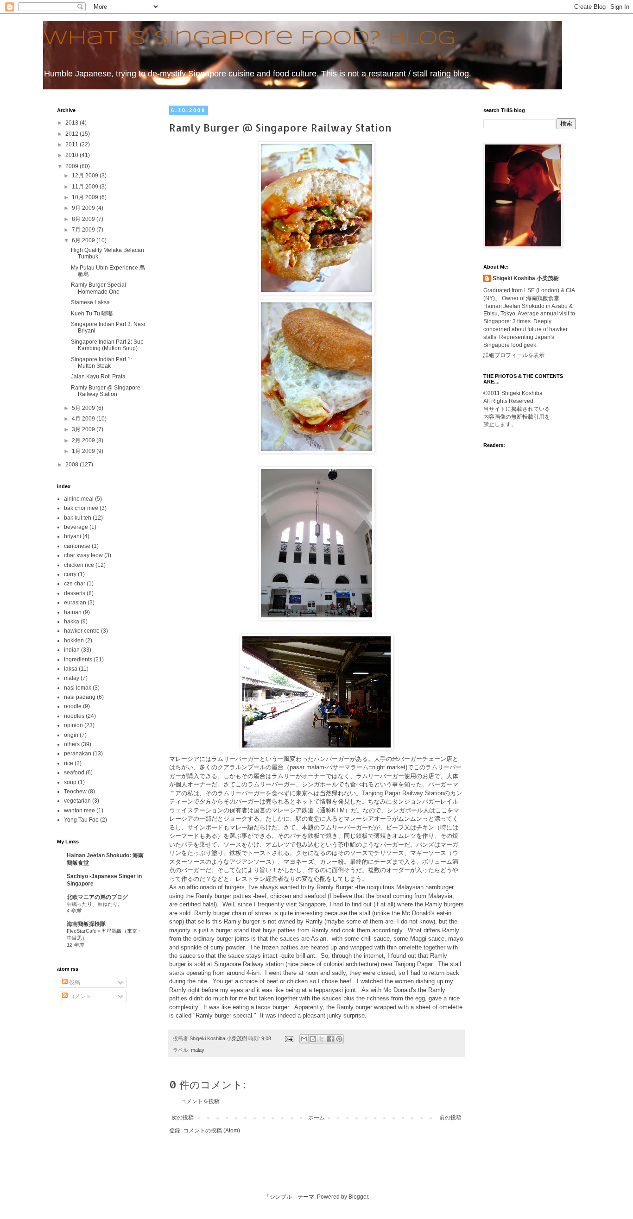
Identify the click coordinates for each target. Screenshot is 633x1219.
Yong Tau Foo (81, 820)
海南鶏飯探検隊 (86, 924)
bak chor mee (81, 508)
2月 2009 (84, 440)
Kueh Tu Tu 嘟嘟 (92, 313)
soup (70, 782)
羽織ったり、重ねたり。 (95, 904)
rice (68, 763)
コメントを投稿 (200, 1101)
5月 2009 (84, 408)
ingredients (78, 659)
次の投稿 (182, 1117)
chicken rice (79, 565)
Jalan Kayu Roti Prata (98, 376)
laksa (70, 669)
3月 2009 (84, 429)
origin (71, 735)
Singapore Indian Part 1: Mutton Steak (101, 362)
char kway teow (83, 555)
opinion (73, 725)
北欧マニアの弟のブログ (97, 897)
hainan (73, 612)
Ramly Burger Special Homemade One (98, 288)
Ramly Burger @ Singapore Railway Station (105, 390)
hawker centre (82, 631)
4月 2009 (84, 418)
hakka (71, 621)
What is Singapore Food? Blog (249, 38)
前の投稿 (450, 1117)
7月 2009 (84, 229)
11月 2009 (86, 186)
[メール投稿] (289, 1038)
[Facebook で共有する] (330, 1038)
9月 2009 (84, 208)
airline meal (79, 499)
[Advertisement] (512, 568)
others (72, 744)
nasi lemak (77, 688)
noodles (74, 716)
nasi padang (79, 697)
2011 (72, 144)
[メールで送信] (304, 1038)
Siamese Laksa (90, 302)
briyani (72, 536)
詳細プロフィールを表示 (513, 355)
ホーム (316, 1117)
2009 (72, 166)
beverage (76, 527)
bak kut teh (77, 518)
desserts (74, 593)
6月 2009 (84, 240)
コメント (79, 996)
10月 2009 (86, 197)
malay (197, 1050)
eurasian (75, 602)
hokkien (74, 640)
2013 (72, 122)
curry (70, 574)
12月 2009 (86, 175)
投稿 (74, 982)
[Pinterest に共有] (339, 1038)
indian (72, 650)
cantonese (77, 546)
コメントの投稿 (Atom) (211, 1130)
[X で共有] (321, 1038)
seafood (74, 772)
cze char (74, 583)
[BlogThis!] (312, 1038)
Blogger (358, 1197)
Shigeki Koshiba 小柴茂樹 (526, 278)
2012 (72, 134)
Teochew (75, 791)
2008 (72, 464)
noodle (73, 706)
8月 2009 (84, 219)
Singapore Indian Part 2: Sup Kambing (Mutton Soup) (107, 345)
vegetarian (77, 801)
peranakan (77, 753)
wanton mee (79, 810)
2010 (72, 155)
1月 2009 (84, 451)
